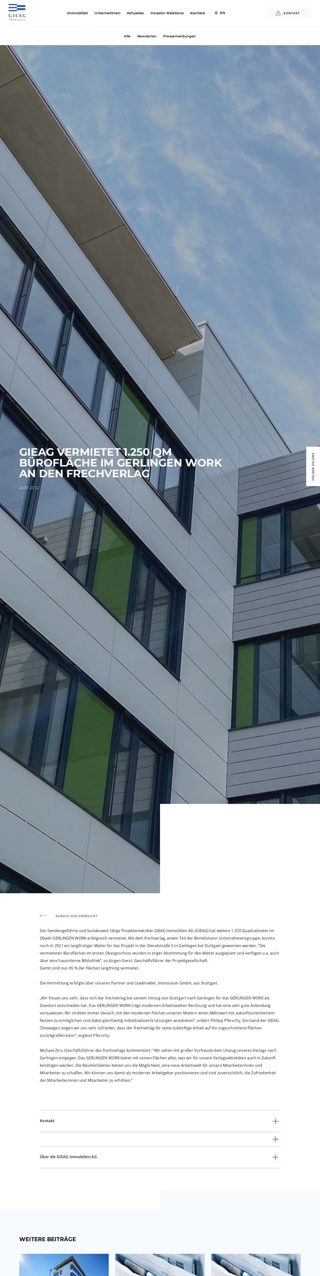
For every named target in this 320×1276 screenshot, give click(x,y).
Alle (127, 36)
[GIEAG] (17, 16)
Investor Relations (167, 13)
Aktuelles (135, 13)
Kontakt (291, 13)
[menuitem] (220, 12)
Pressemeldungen (179, 36)
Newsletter (147, 36)
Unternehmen (107, 13)
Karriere (197, 13)
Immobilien (77, 13)
